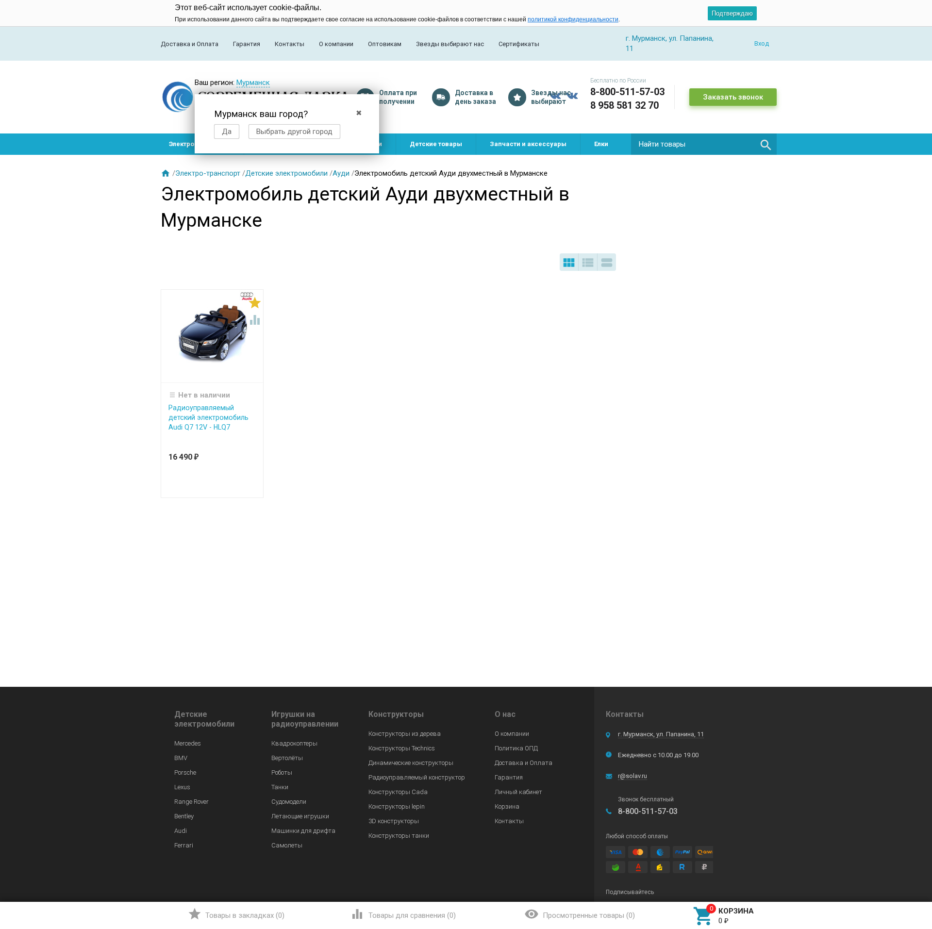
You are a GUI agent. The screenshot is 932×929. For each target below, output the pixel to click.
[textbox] (704, 144)
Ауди (341, 173)
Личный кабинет (518, 792)
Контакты (289, 44)
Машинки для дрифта (303, 830)
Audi (180, 830)
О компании (336, 44)
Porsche (185, 772)
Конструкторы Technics (401, 748)
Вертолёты (287, 758)
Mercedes (187, 743)
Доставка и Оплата (189, 44)
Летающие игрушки (300, 816)
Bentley (184, 816)
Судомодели (288, 801)
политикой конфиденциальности (573, 19)
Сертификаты (519, 44)
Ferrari (183, 845)
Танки (279, 787)
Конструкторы (396, 714)
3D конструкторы (393, 821)
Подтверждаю (732, 13)
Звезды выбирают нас (450, 44)
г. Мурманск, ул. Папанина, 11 (661, 734)
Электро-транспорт (207, 173)
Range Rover (191, 801)
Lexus (182, 787)
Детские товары (436, 144)
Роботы (281, 772)
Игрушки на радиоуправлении (304, 719)
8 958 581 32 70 (624, 105)
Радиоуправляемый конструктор (416, 777)
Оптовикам (384, 44)
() (236, 914)
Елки (601, 144)
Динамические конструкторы (410, 762)
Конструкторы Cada (398, 792)
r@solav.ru (632, 776)
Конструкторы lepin (396, 806)
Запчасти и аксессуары (528, 144)
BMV (180, 758)
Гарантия (246, 44)
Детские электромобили (286, 173)
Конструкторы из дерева (404, 733)
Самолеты (286, 845)
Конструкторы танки (398, 835)
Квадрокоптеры (294, 743)
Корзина (507, 806)
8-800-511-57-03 (627, 92)
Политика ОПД (516, 748)
